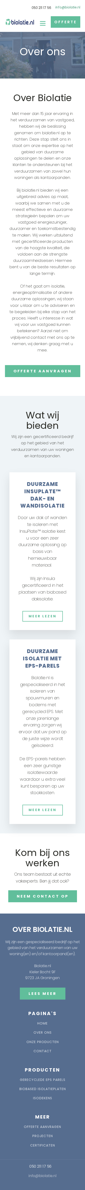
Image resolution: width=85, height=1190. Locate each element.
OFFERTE (65, 22)
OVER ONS (43, 1032)
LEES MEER (43, 993)
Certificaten (42, 1145)
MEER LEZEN (43, 616)
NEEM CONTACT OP (42, 896)
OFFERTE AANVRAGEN (42, 371)
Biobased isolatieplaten (42, 1089)
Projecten (42, 1136)
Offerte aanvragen (42, 1127)
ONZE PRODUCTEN (42, 1042)
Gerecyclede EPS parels (42, 1080)
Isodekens (42, 1098)
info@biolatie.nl (67, 7)
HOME (42, 1023)
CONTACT (43, 1051)
